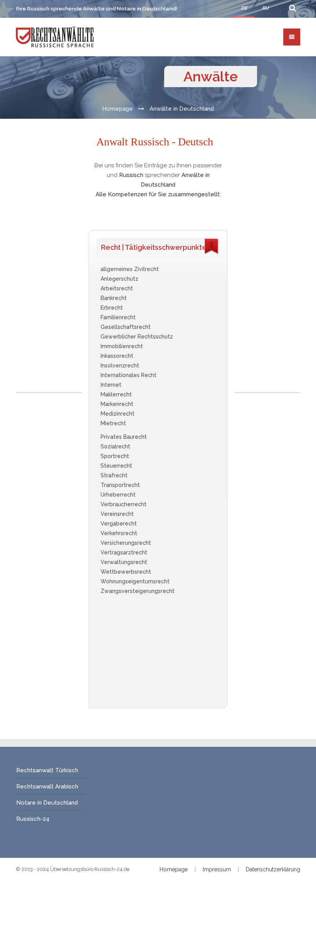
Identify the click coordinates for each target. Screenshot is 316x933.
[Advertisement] (49, 276)
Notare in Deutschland (47, 802)
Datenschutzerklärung (273, 869)
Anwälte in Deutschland (182, 108)
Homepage (117, 108)
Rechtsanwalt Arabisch (47, 786)
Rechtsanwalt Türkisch (47, 770)
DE (244, 8)
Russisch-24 (32, 818)
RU (265, 8)
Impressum (217, 869)
